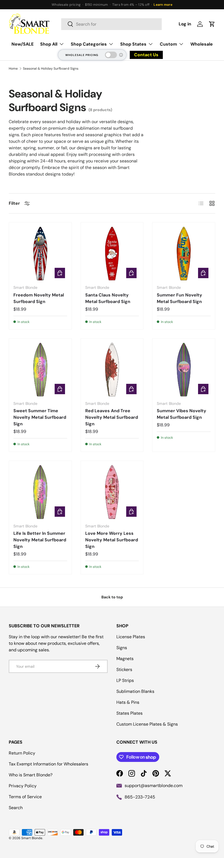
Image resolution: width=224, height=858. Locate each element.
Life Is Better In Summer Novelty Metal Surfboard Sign (39, 539)
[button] (212, 24)
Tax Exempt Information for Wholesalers (48, 764)
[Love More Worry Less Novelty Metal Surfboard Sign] (112, 492)
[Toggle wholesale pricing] (111, 55)
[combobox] (111, 24)
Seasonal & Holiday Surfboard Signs (50, 68)
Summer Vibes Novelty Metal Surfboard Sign (181, 414)
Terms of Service (25, 797)
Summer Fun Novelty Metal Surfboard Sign (179, 298)
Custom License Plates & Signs (147, 724)
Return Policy (22, 753)
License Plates (130, 637)
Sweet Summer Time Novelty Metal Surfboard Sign (39, 417)
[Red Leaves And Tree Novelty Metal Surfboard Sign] (112, 370)
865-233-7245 (140, 797)
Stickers (124, 669)
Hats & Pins (127, 702)
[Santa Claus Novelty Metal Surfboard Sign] (112, 254)
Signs (121, 648)
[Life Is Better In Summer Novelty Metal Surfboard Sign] (40, 492)
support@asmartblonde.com (153, 785)
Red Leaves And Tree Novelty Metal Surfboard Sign (111, 417)
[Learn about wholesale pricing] (121, 55)
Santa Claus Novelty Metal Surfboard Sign (107, 298)
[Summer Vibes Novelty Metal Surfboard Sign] (184, 370)
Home (13, 68)
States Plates (129, 713)
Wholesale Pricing (81, 55)
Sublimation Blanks (135, 691)
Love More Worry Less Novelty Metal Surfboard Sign (111, 539)
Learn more (163, 4)
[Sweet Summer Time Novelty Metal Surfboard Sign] (40, 370)
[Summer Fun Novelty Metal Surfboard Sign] (184, 254)
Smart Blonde (31, 838)
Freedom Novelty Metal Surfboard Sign (38, 298)
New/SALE (22, 44)
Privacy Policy (23, 786)
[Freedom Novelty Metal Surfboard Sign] (40, 254)
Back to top (112, 597)
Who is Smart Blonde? (30, 775)
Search (16, 808)
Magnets (125, 658)
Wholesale (201, 44)
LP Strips (125, 680)
